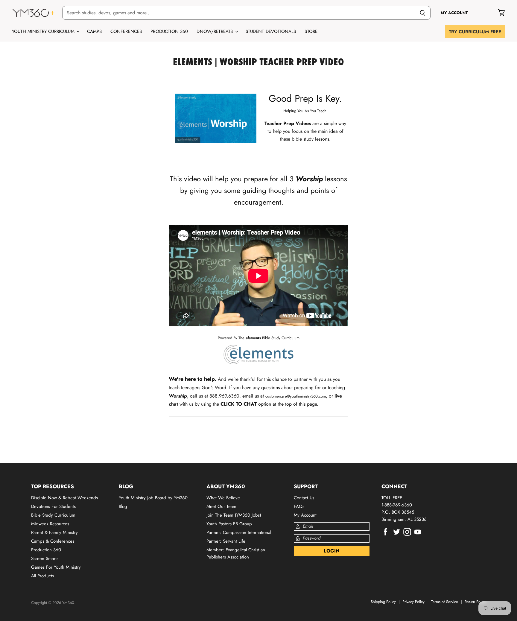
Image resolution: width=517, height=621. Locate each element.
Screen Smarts (44, 558)
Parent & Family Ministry (54, 532)
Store (311, 31)
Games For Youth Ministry (56, 567)
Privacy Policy (413, 602)
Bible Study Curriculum (53, 515)
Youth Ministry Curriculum (44, 31)
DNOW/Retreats (215, 31)
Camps (94, 31)
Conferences (126, 31)
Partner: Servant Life (225, 541)
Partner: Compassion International (238, 532)
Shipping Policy (383, 602)
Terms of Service (444, 602)
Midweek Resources (50, 523)
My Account (305, 515)
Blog (123, 506)
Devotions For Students (53, 506)
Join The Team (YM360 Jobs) (233, 515)
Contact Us (304, 497)
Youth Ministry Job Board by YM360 (153, 497)
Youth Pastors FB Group (229, 523)
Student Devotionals (271, 31)
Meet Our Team (221, 506)
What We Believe (223, 497)
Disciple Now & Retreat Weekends (64, 497)
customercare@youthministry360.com (295, 396)
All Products (42, 576)
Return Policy (475, 602)
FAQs (299, 506)
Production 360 (169, 31)
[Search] (423, 13)
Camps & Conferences (52, 541)
